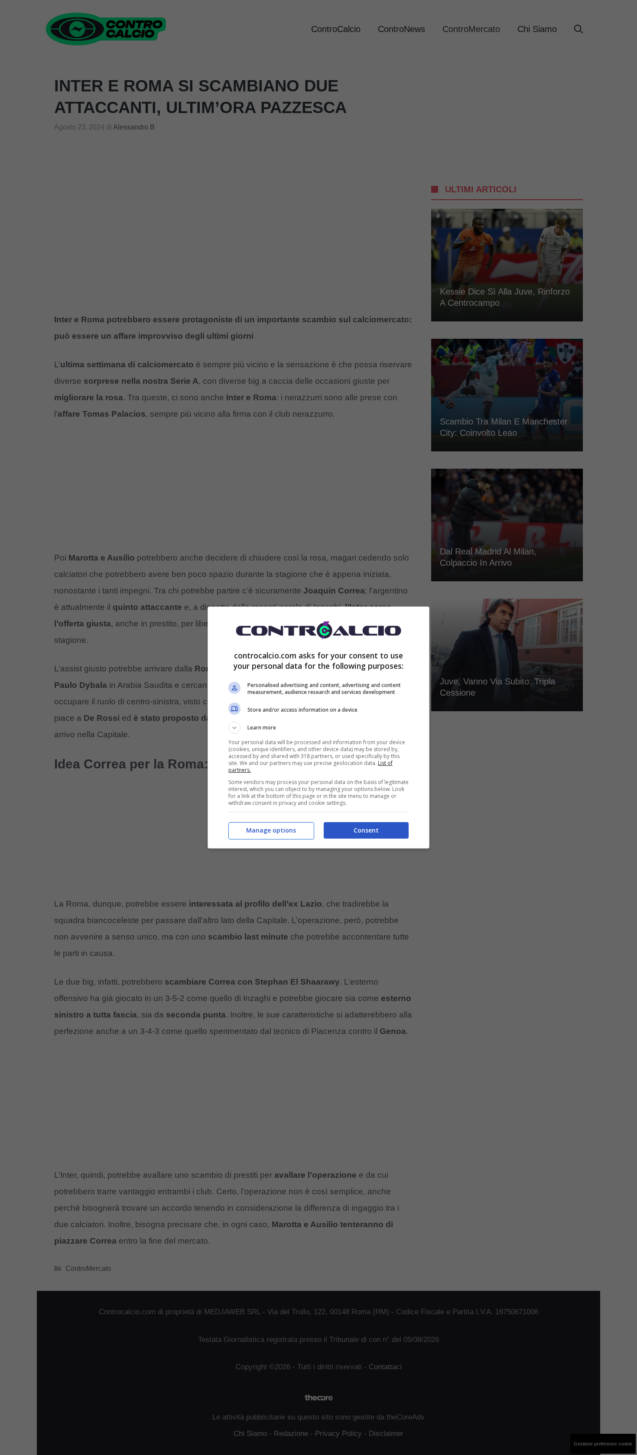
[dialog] (318, 727)
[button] (318, 728)
